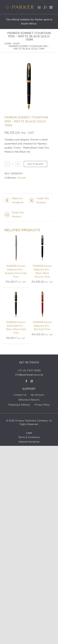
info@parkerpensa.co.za (29, 374)
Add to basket (35, 164)
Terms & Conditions (29, 437)
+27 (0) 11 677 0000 (29, 370)
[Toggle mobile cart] (39, 8)
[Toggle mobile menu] (51, 7)
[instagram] (31, 381)
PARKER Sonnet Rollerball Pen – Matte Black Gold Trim (15, 327)
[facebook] (26, 381)
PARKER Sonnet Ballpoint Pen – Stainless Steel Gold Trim (16, 271)
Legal (29, 433)
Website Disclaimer (29, 442)
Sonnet (21, 177)
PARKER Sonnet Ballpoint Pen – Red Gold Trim (42, 325)
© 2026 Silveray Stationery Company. (27, 420)
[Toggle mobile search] (45, 8)
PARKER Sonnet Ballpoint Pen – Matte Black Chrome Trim (42, 271)
